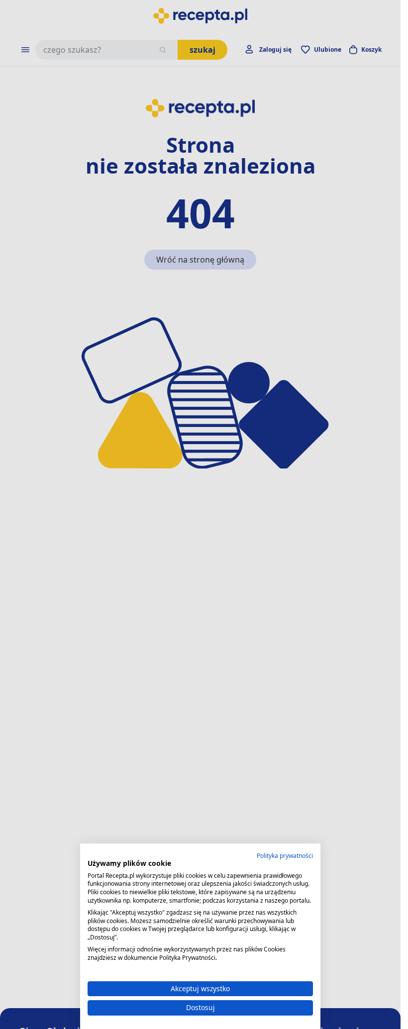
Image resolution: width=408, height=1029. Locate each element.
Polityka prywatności (285, 855)
